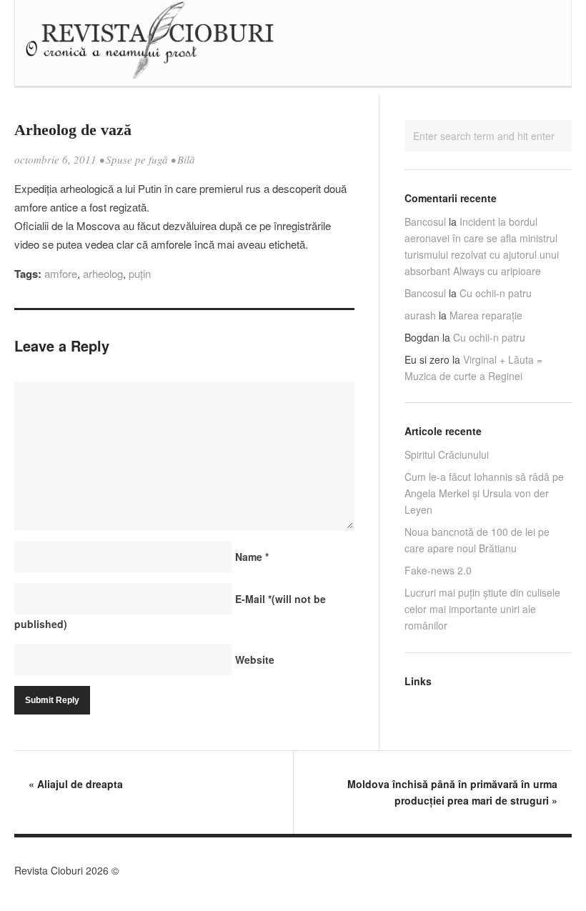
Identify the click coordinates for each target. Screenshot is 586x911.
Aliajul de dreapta (76, 784)
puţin (140, 273)
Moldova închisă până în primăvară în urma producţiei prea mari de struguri (452, 792)
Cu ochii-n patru (496, 293)
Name (252, 556)
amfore (60, 273)
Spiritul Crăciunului (446, 454)
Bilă (186, 159)
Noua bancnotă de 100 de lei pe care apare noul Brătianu (477, 539)
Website (254, 659)
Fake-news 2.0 (438, 570)
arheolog (103, 273)
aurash (420, 315)
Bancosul (425, 221)
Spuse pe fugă (137, 159)
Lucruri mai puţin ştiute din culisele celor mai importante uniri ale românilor (482, 608)
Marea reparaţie (486, 315)
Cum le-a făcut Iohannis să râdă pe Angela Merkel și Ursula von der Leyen (484, 493)
